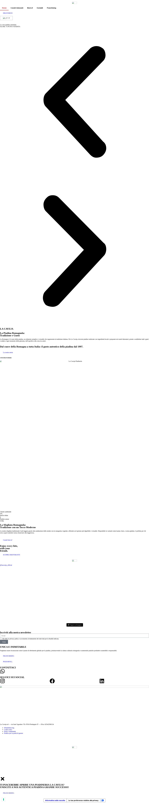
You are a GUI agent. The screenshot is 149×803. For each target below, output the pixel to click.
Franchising (51, 8)
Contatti (40, 8)
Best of (30, 8)
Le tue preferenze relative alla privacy (83, 800)
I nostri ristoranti (17, 8)
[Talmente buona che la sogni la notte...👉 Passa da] (112, 598)
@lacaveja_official (6, 565)
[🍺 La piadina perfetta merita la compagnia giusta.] (112, 578)
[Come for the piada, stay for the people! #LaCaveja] (137, 574)
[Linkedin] (101, 681)
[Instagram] (2, 681)
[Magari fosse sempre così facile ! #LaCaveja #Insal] (37, 595)
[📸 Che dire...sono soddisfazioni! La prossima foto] (62, 576)
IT (9, 18)
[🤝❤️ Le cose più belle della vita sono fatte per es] (12, 603)
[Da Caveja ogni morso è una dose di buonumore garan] (12, 574)
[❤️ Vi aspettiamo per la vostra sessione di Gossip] (62, 595)
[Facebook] (52, 681)
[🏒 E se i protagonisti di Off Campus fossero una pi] (87, 575)
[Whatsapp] (2, 671)
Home (4, 8)
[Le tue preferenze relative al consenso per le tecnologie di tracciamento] (3, 799)
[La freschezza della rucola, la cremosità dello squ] (137, 605)
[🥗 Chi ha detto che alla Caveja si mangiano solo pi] (37, 579)
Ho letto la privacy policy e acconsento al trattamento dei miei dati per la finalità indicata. (30, 639)
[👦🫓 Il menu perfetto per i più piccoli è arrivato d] (87, 602)
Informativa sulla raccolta (55, 800)
